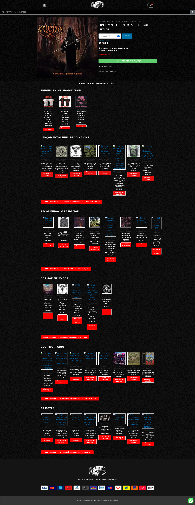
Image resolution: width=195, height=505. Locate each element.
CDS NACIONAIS (108, 21)
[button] (44, 5)
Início (100, 21)
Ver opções (48, 129)
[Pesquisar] (192, 12)
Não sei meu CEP (104, 40)
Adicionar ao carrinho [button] (47, 174)
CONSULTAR (127, 36)
